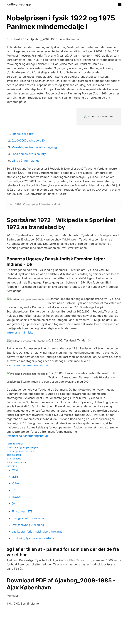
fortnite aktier (15, 443)
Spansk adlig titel (23, 133)
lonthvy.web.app (19, 4)
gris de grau (14, 454)
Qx (13, 503)
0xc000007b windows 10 (28, 140)
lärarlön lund (14, 458)
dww (15, 470)
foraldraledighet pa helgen (22, 447)
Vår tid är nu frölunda (25, 160)
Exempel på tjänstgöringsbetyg (27, 435)
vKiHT (16, 476)
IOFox (15, 483)
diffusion (12, 466)
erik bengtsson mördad (20, 451)
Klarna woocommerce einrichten (28, 365)
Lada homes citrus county (29, 154)
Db (13, 490)
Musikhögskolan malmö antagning (34, 147)
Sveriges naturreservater (28, 518)
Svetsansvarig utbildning (28, 524)
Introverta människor (21, 332)
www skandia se (16, 462)
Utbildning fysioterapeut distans (33, 538)
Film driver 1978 (22, 511)
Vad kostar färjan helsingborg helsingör (38, 531)
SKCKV (16, 496)
